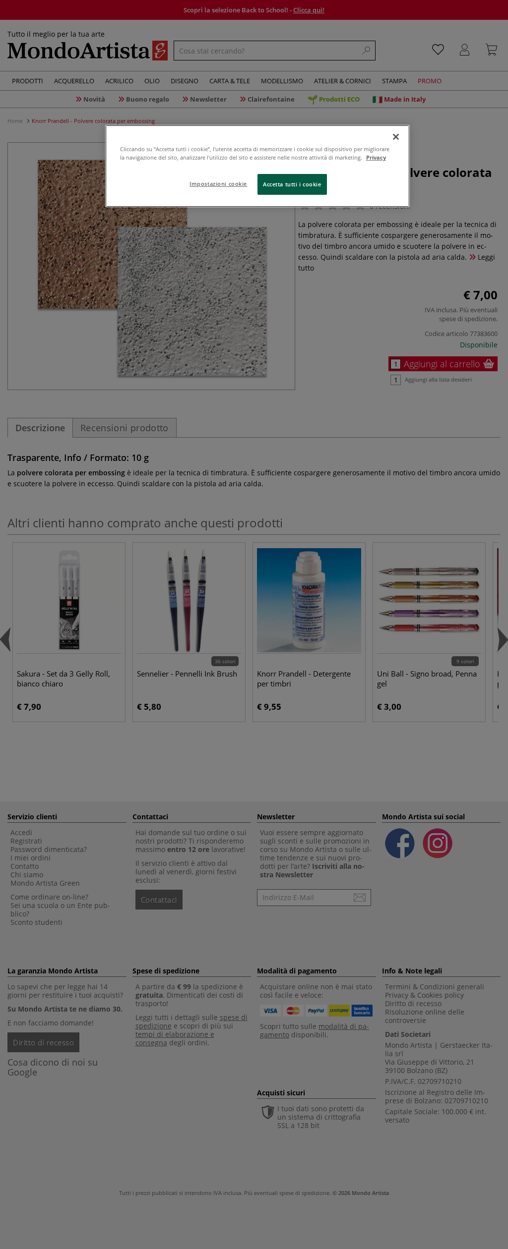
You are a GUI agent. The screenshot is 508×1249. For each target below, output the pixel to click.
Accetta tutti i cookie (292, 184)
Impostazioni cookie (218, 183)
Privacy (376, 157)
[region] (257, 166)
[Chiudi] (396, 137)
